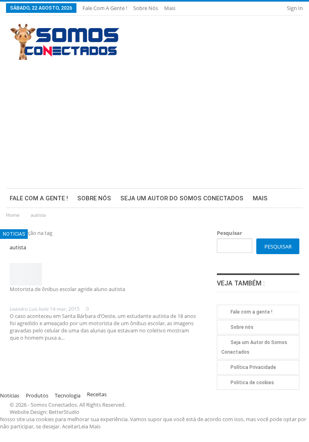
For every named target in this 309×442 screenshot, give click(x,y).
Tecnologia (67, 395)
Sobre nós (145, 8)
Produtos (37, 395)
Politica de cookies (252, 382)
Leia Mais (89, 426)
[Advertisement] (154, 120)
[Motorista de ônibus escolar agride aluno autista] (26, 274)
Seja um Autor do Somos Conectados (181, 198)
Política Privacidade (253, 367)
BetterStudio (64, 412)
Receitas (97, 394)
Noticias (14, 234)
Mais (170, 8)
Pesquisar (229, 232)
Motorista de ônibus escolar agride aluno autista (67, 289)
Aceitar (70, 426)
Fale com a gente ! (104, 8)
